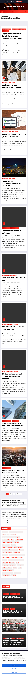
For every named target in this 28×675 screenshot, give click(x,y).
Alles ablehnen (14, 672)
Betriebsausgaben (16, 537)
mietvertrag (10, 560)
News (13, 82)
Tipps (18, 593)
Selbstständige (13, 565)
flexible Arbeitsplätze (7, 552)
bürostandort (9, 542)
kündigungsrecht (14, 557)
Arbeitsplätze (5, 534)
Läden (21, 557)
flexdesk (21, 549)
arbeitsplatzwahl (19, 532)
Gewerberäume (15, 29)
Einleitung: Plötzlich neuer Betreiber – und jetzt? (12, 612)
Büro (12, 539)
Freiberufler (11, 554)
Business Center (6, 228)
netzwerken (12, 562)
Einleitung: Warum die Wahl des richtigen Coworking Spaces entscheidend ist (13, 642)
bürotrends (16, 542)
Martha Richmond (16, 41)
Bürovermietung (6, 544)
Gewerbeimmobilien (6, 29)
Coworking (13, 544)
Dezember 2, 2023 (7, 139)
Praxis (17, 562)
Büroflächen (14, 131)
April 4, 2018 (6, 475)
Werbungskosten (6, 575)
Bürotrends (5, 275)
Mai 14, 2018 (6, 331)
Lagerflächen (22, 29)
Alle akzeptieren (14, 665)
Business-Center (6, 539)
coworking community (7, 547)
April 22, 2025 (8, 644)
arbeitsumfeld (13, 534)
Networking (5, 562)
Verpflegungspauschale (8, 572)
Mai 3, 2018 (6, 381)
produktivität (5, 565)
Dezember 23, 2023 (7, 90)
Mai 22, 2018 (6, 282)
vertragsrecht (17, 572)
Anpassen (14, 668)
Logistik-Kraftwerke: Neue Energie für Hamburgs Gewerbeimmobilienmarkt (12, 36)
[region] (14, 663)
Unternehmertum (19, 623)
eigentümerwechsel (7, 549)
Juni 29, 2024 (6, 41)
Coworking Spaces (18, 547)
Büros (4, 542)
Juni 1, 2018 (6, 235)
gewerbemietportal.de (14, 6)
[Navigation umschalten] (13, 11)
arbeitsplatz (11, 532)
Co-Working (6, 608)
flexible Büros (17, 552)
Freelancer (5, 554)
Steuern (20, 567)
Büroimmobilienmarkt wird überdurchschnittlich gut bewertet (12, 376)
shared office (21, 565)
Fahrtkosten (15, 549)
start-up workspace (7, 567)
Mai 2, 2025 (7, 600)
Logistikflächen (6, 31)
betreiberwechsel (6, 537)
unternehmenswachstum (8, 570)
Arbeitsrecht (6, 593)
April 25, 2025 (8, 629)
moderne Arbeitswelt (19, 560)
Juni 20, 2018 (6, 188)
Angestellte (5, 532)
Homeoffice (13, 593)
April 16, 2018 (6, 428)
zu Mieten (14, 575)
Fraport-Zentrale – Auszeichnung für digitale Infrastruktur (11, 183)
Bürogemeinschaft (19, 539)
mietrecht (5, 560)
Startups (15, 567)
